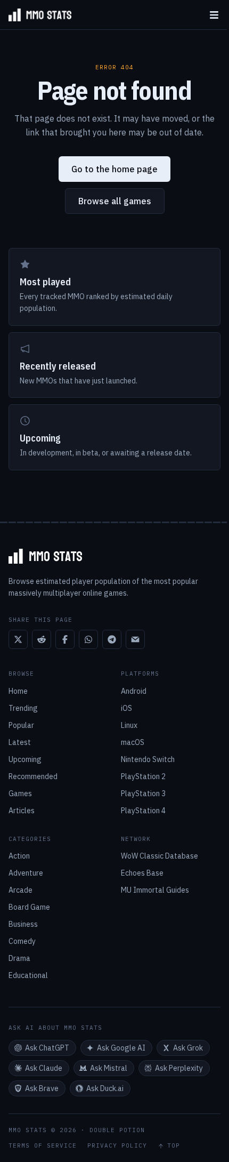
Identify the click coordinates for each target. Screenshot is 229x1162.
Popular (21, 725)
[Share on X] (18, 639)
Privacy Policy (117, 1145)
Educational (28, 975)
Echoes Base (142, 873)
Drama (19, 958)
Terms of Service (43, 1145)
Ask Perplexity (179, 1068)
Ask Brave (42, 1088)
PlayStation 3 (143, 793)
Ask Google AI (121, 1048)
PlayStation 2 (143, 776)
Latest (20, 742)
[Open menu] (214, 14)
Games (20, 793)
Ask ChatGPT (47, 1048)
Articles (22, 810)
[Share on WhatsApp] (88, 639)
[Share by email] (135, 639)
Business (23, 924)
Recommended (33, 776)
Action (19, 856)
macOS (132, 742)
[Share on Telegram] (111, 639)
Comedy (22, 941)
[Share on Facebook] (65, 639)
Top (173, 1145)
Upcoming (25, 759)
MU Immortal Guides (155, 890)
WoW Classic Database (159, 856)
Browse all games (114, 201)
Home (18, 691)
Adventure (26, 873)
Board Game (29, 907)
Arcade (20, 890)
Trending (23, 708)
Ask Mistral (108, 1068)
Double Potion (117, 1130)
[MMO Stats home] (35, 15)
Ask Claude (43, 1068)
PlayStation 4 (143, 810)
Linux (129, 725)
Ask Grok (188, 1048)
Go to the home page (114, 169)
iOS (126, 708)
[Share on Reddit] (41, 639)
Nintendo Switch (148, 759)
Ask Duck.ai (105, 1088)
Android (133, 691)
